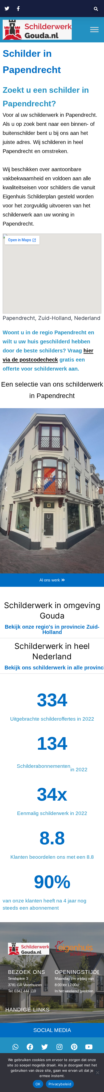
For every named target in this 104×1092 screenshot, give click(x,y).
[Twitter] (44, 1046)
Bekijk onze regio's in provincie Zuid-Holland (52, 629)
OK (38, 1084)
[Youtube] (88, 1046)
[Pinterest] (74, 1046)
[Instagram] (59, 1046)
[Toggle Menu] (94, 29)
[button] (96, 9)
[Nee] (97, 1072)
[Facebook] (30, 1046)
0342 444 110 (25, 991)
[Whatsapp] (15, 1046)
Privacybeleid (60, 1084)
